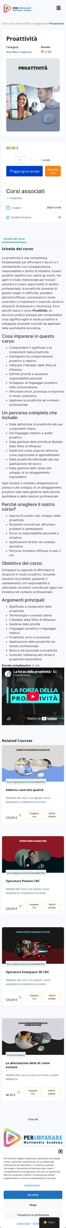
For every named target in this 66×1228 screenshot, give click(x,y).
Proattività (16, 198)
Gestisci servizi (32, 1185)
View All (33, 1119)
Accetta (33, 1195)
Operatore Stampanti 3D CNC (27, 972)
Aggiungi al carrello (26, 171)
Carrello (46, 160)
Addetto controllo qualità (24, 790)
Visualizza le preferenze (33, 1215)
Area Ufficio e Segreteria (32, 23)
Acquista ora (52, 171)
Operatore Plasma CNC (23, 881)
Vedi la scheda (52, 815)
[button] (60, 1151)
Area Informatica (16, 1055)
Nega (33, 1205)
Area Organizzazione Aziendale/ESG (26, 781)
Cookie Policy (24, 1223)
